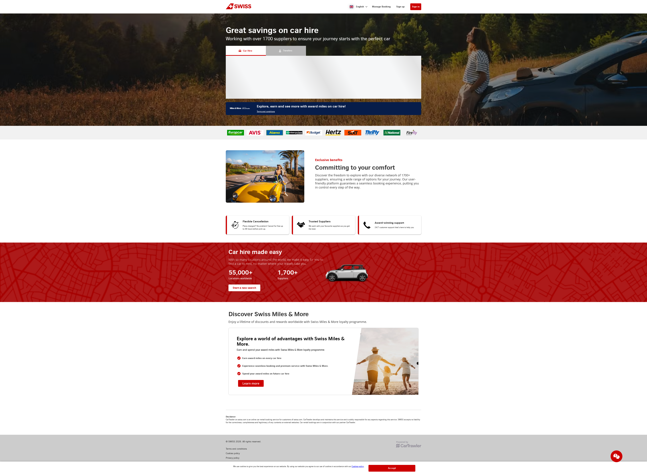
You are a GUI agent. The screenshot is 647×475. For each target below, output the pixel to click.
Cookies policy (358, 466)
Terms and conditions (266, 150)
